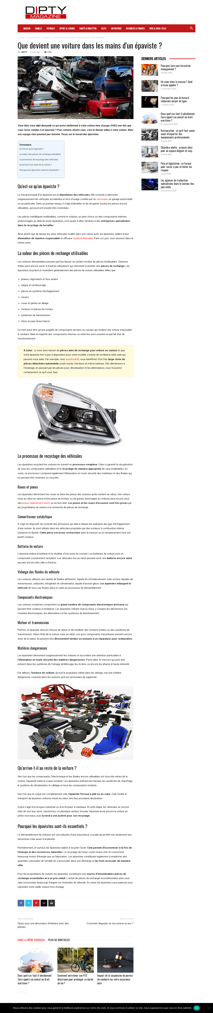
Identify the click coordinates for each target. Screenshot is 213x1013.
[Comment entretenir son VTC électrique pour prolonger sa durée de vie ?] (75, 960)
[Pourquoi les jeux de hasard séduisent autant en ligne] (149, 102)
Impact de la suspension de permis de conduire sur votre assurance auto (115, 979)
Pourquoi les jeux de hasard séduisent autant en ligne (175, 99)
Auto (103, 28)
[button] (191, 28)
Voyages (51, 28)
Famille (38, 28)
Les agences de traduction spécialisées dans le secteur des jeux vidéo (177, 183)
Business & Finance (135, 28)
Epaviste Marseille (83, 238)
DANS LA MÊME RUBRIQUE (31, 940)
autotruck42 (72, 359)
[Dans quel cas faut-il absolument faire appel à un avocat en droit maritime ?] (36, 960)
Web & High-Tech (157, 28)
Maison (26, 28)
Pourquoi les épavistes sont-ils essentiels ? (39, 170)
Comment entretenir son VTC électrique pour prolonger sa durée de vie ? (75, 979)
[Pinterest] (36, 903)
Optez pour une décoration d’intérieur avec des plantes (43, 925)
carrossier (102, 199)
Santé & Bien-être (88, 28)
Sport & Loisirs (67, 28)
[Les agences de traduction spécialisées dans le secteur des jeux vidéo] (149, 184)
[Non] (209, 1008)
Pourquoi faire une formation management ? (176, 67)
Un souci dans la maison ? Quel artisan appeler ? (176, 83)
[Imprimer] (51, 903)
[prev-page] (20, 990)
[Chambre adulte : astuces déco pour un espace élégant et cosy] (149, 151)
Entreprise (116, 28)
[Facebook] (21, 903)
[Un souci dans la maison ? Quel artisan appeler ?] (149, 86)
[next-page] (25, 990)
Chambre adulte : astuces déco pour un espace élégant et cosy (176, 149)
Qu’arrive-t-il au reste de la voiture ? (35, 165)
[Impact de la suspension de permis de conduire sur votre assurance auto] (115, 960)
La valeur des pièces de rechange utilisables (40, 154)
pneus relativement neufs (36, 502)
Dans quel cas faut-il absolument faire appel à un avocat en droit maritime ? (35, 979)
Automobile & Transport (39, 37)
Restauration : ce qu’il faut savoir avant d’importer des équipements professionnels (178, 134)
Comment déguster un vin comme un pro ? (110, 923)
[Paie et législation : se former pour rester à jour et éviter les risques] (149, 167)
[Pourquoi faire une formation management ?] (149, 70)
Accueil (21, 37)
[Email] (44, 903)
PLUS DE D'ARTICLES (59, 940)
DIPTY (24, 52)
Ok (196, 1007)
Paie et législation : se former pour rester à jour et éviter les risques (176, 166)
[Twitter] (28, 903)
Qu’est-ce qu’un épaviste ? (31, 149)
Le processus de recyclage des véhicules (38, 159)
